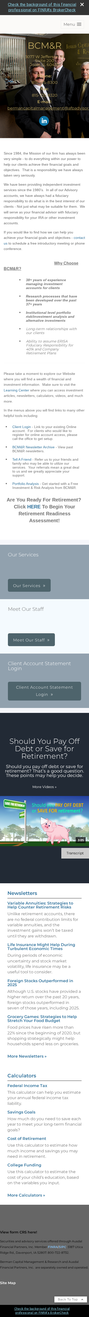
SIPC (62, 1247)
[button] (72, 24)
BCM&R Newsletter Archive (33, 447)
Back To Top (68, 1299)
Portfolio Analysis (25, 484)
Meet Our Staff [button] (29, 640)
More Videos (44, 787)
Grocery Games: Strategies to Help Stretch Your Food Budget (42, 1018)
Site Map (8, 1283)
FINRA (53, 1247)
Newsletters (22, 893)
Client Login (21, 427)
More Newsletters (27, 1056)
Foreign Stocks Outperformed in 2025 (40, 982)
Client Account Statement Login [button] (44, 691)
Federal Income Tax (27, 1085)
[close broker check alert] (82, 4)
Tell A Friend (21, 459)
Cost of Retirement (26, 1138)
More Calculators (26, 1195)
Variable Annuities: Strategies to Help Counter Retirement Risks (40, 905)
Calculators (21, 1076)
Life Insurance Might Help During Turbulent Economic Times (41, 946)
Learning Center (16, 390)
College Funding (24, 1165)
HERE (34, 506)
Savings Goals (21, 1112)
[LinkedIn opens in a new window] (44, 121)
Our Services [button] (27, 585)
